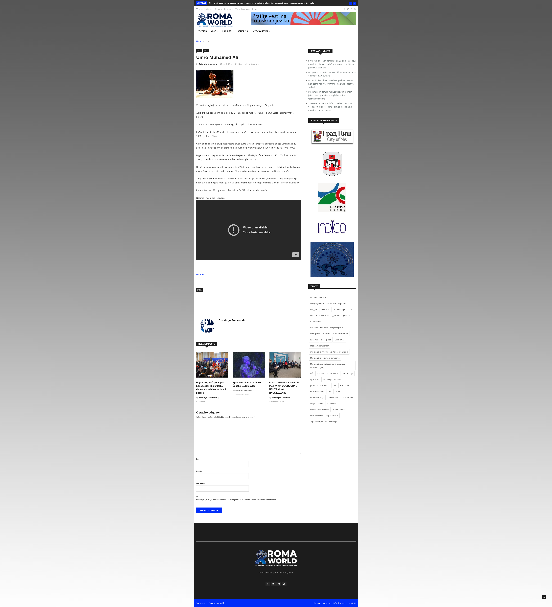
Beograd (313, 309)
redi (334, 385)
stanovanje (331, 403)
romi (330, 391)
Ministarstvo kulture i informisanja (325, 358)
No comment (253, 64)
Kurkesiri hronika (340, 333)
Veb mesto (200, 483)
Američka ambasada (318, 297)
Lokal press (326, 339)
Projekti (227, 31)
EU (311, 315)
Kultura (326, 333)
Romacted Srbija (317, 391)
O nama (218, 9)
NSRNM (320, 373)
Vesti (214, 31)
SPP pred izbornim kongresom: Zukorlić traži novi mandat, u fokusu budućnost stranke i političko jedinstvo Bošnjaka (261, 3)
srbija (312, 403)
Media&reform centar (319, 345)
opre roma (314, 379)
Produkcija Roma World (333, 379)
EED (350, 309)
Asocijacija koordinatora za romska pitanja (328, 303)
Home (199, 41)
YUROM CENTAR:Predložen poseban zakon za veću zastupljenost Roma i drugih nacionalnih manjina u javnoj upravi (330, 107)
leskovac (314, 339)
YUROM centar (339, 409)
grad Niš (336, 315)
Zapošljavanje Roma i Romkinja (323, 421)
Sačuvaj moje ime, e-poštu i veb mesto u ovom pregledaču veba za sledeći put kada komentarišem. (236, 499)
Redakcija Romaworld (208, 64)
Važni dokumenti (242, 9)
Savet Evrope (347, 397)
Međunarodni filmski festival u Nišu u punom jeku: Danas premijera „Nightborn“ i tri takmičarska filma (330, 95)
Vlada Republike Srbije (319, 409)
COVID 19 (325, 309)
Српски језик (261, 31)
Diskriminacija (339, 309)
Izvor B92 (201, 274)
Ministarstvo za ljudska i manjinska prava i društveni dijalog (328, 366)
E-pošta (200, 471)
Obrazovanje (332, 373)
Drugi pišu (243, 31)
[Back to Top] (544, 597)
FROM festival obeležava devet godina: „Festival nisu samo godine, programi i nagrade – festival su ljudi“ (331, 84)
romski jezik (333, 397)
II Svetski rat (315, 321)
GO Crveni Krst (322, 315)
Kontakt (255, 9)
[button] (350, 3)
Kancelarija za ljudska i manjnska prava (326, 327)
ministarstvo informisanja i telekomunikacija (329, 352)
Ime (198, 459)
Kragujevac (315, 333)
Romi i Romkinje (317, 397)
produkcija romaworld (319, 385)
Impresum (228, 9)
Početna (202, 31)
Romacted (344, 385)
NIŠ (311, 373)
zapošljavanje (332, 415)
